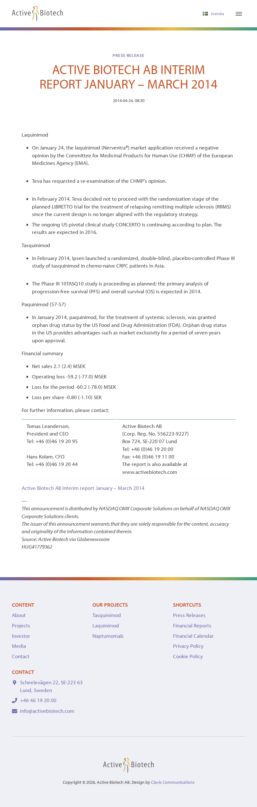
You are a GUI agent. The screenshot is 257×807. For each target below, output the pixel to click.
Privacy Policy (188, 645)
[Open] (239, 14)
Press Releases (189, 615)
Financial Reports (192, 625)
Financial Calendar (193, 635)
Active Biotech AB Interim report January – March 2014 (83, 488)
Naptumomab (107, 635)
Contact (20, 656)
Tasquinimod (106, 615)
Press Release (128, 55)
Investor (21, 635)
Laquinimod (105, 625)
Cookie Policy (188, 656)
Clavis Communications (173, 782)
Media (19, 645)
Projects (21, 625)
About (19, 615)
